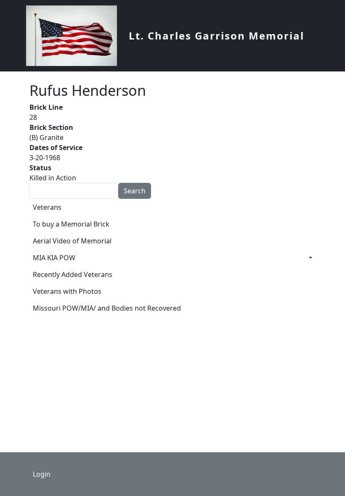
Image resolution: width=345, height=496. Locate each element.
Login (41, 474)
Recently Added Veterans (72, 274)
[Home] (75, 35)
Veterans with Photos (67, 291)
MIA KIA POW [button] (54, 257)
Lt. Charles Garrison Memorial (216, 35)
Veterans (47, 207)
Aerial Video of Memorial (72, 240)
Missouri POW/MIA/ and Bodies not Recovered (107, 308)
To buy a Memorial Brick (71, 224)
